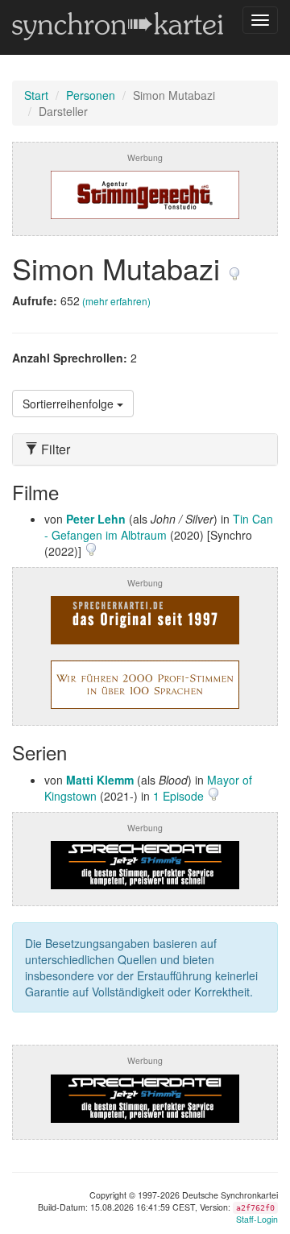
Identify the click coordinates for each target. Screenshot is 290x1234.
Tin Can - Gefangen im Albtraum (158, 527)
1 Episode (180, 796)
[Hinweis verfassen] (234, 267)
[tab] (145, 449)
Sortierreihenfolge (70, 403)
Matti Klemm (100, 780)
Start (36, 95)
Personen (90, 95)
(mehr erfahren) (116, 301)
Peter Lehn (96, 519)
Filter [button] (54, 449)
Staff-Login (257, 1219)
